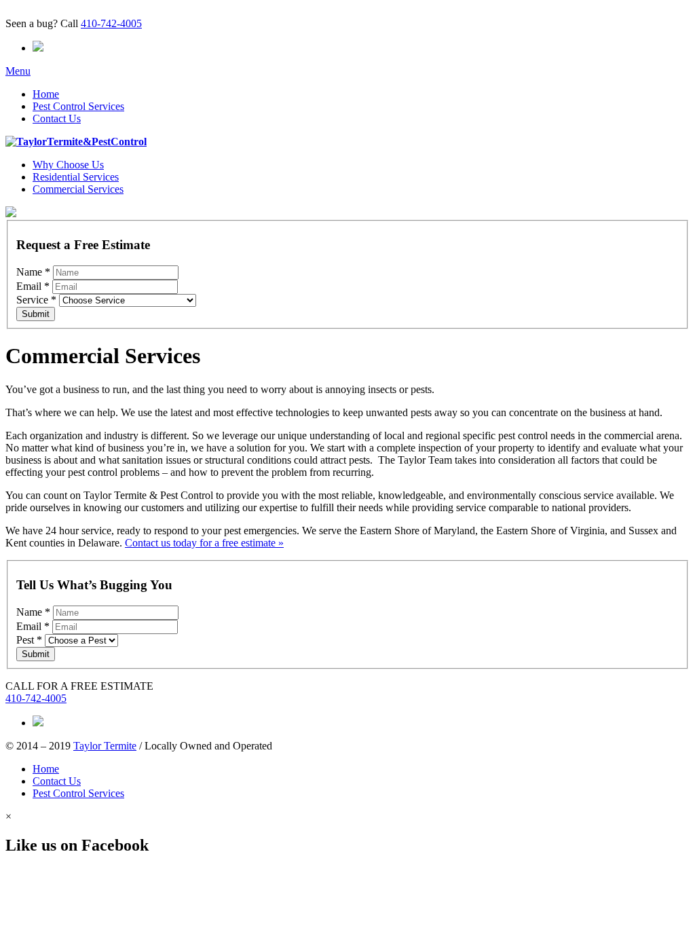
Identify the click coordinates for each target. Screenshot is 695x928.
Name (33, 272)
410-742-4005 (111, 23)
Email (33, 286)
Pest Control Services (78, 106)
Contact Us (57, 118)
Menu (18, 71)
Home (46, 94)
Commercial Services (78, 189)
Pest (29, 640)
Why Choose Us (68, 164)
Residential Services (76, 177)
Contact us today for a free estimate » (204, 543)
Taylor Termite (104, 745)
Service (36, 299)
